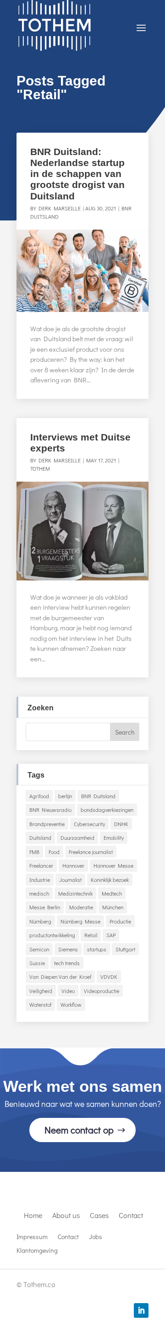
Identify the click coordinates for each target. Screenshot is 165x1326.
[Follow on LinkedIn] (141, 1310)
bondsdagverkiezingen (107, 809)
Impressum (32, 1237)
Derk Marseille (59, 208)
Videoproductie (101, 990)
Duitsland (40, 837)
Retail (90, 935)
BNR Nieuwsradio (50, 809)
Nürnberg (40, 921)
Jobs (95, 1237)
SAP (111, 935)
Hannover (73, 865)
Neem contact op (79, 1129)
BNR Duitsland (98, 796)
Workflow (71, 1004)
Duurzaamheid (77, 837)
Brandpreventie (47, 823)
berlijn (65, 796)
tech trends (67, 962)
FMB (34, 851)
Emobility (114, 837)
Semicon (39, 949)
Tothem (40, 468)
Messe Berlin (44, 907)
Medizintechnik (75, 893)
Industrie (39, 879)
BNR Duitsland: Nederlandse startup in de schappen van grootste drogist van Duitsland (77, 173)
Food (54, 851)
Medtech (112, 893)
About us (66, 1216)
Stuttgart (125, 949)
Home (33, 1216)
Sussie (37, 962)
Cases (99, 1216)
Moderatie (81, 907)
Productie (120, 921)
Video (68, 990)
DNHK (121, 823)
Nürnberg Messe (80, 921)
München (112, 907)
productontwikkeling (52, 935)
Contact (131, 1216)
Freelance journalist (91, 851)
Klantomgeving (37, 1251)
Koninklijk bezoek (110, 879)
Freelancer (41, 865)
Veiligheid (40, 990)
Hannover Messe (113, 865)
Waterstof (40, 1004)
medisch (39, 893)
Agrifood (39, 796)
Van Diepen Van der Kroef (60, 976)
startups (96, 949)
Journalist (70, 879)
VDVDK (108, 976)
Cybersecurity (89, 823)
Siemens (68, 949)
